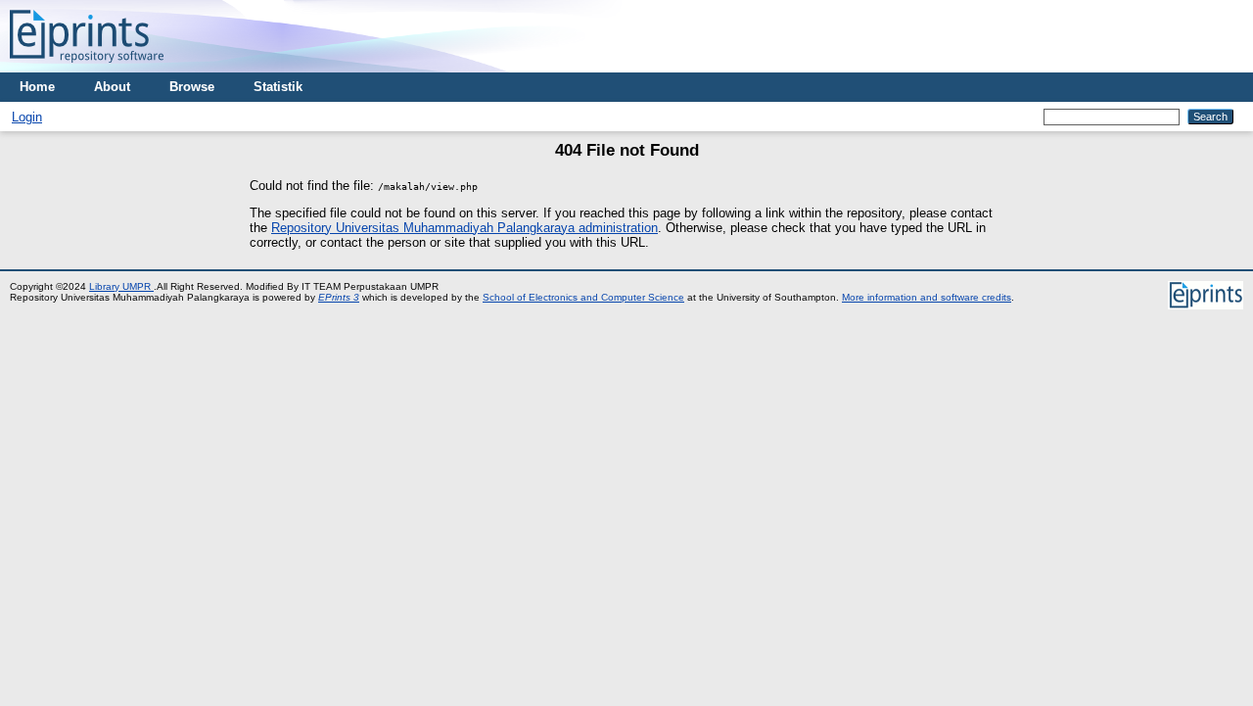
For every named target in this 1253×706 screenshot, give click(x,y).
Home (37, 86)
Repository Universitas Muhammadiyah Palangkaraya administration (464, 227)
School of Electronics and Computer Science (583, 297)
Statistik (278, 86)
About (112, 86)
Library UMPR (121, 286)
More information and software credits (926, 297)
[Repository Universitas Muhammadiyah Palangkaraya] (86, 68)
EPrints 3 (338, 297)
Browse (191, 86)
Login (27, 117)
